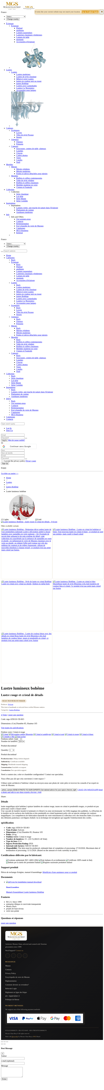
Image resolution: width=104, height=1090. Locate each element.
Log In (4, 440)
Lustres (14, 72)
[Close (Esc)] (2, 1041)
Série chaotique (22, 194)
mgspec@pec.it (14, 996)
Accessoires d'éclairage (25, 42)
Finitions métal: (7, 739)
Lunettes (19, 151)
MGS (34, 1036)
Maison (8, 966)
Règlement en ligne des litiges (16, 992)
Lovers (19, 133)
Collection (10, 374)
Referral (19, 233)
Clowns (19, 153)
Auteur (4, 1056)
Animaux (15, 139)
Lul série (19, 196)
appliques (20, 30)
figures (19, 137)
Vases (18, 158)
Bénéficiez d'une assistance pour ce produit (60, 872)
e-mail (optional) (7, 1061)
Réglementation (22, 224)
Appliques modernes (24, 212)
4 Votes (4, 715)
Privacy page (31, 461)
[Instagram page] (13, 955)
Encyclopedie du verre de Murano (30, 226)
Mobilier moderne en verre (27, 185)
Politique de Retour (12, 1000)
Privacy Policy (10, 973)
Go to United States (90, 12)
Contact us (19, 950)
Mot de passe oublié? (16, 440)
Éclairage (15, 26)
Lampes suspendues (24, 33)
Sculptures (15, 130)
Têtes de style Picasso (25, 135)
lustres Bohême (22, 83)
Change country (13, 19)
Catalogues (20, 228)
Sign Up (5, 463)
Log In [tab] (9, 428)
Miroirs (14, 167)
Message (4, 1066)
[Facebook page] (7, 955)
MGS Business (22, 230)
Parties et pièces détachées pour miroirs (31, 174)
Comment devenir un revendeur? (17, 985)
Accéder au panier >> (9, 473)
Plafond (19, 28)
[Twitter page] (25, 955)
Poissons (19, 144)
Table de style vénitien (25, 180)
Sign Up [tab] (9, 430)
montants (19, 39)
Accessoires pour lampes (26, 90)
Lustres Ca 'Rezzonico (25, 88)
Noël (18, 162)
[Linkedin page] (19, 955)
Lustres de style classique (26, 77)
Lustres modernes (23, 74)
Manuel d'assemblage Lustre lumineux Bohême (25, 892)
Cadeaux (14, 146)
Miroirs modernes (23, 171)
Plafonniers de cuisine (25, 210)
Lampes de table (22, 37)
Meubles (14, 176)
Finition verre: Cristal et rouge (13, 732)
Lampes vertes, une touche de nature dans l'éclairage (37, 208)
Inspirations (10, 387)
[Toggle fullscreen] (5, 1041)
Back (13, 260)
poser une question (15, 715)
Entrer (4, 1079)
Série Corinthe (22, 201)
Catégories (10, 258)
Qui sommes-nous (23, 219)
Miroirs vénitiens (23, 169)
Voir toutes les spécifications (12, 728)
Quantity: (4, 750)
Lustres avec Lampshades (26, 86)
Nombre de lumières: (9, 741)
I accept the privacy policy (20, 461)
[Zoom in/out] (7, 1041)
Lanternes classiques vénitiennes (29, 35)
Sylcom (10, 704)
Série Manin (21, 199)
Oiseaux (19, 142)
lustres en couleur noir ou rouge (28, 81)
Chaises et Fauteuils (24, 187)
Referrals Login (11, 989)
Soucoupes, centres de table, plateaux (31, 149)
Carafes (19, 160)
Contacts (19, 221)
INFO (8, 399)
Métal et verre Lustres (25, 79)
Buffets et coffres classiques (27, 183)
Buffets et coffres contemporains (29, 178)
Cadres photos (22, 155)
